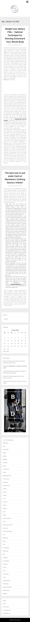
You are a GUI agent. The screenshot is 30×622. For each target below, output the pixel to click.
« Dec (4, 351)
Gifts (4, 511)
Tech (4, 570)
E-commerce (6, 479)
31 (8, 349)
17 (8, 343)
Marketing (5, 538)
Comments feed (7, 610)
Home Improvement (8, 524)
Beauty (4, 452)
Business (5, 462)
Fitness (4, 495)
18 (11, 343)
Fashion (5, 488)
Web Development (7, 587)
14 (21, 340)
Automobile (6, 449)
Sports (4, 567)
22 (25, 343)
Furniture (5, 502)
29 (25, 346)
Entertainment (6, 485)
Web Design (6, 583)
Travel (4, 577)
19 (15, 343)
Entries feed (6, 606)
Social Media (6, 561)
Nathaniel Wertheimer (16, 284)
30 (4, 349)
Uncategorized (6, 580)
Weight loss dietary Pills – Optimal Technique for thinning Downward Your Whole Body (15, 35)
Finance (5, 492)
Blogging (5, 459)
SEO (4, 554)
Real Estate (5, 551)
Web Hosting (6, 590)
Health (4, 515)
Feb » (7, 351)
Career (4, 466)
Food (4, 498)
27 (18, 346)
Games (4, 505)
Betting (4, 456)
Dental (4, 472)
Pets (4, 544)
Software (5, 564)
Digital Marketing (7, 475)
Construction (6, 469)
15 (25, 340)
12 (15, 340)
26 (15, 346)
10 (8, 340)
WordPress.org (6, 613)
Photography (6, 547)
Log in (4, 603)
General (5, 508)
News (4, 541)
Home (4, 521)
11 (11, 340)
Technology (6, 574)
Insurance (5, 528)
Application (5, 443)
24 (8, 346)
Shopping (5, 557)
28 (21, 346)
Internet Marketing (7, 531)
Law (4, 534)
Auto (4, 446)
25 (11, 346)
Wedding (5, 593)
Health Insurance (7, 518)
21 (21, 343)
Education (5, 482)
